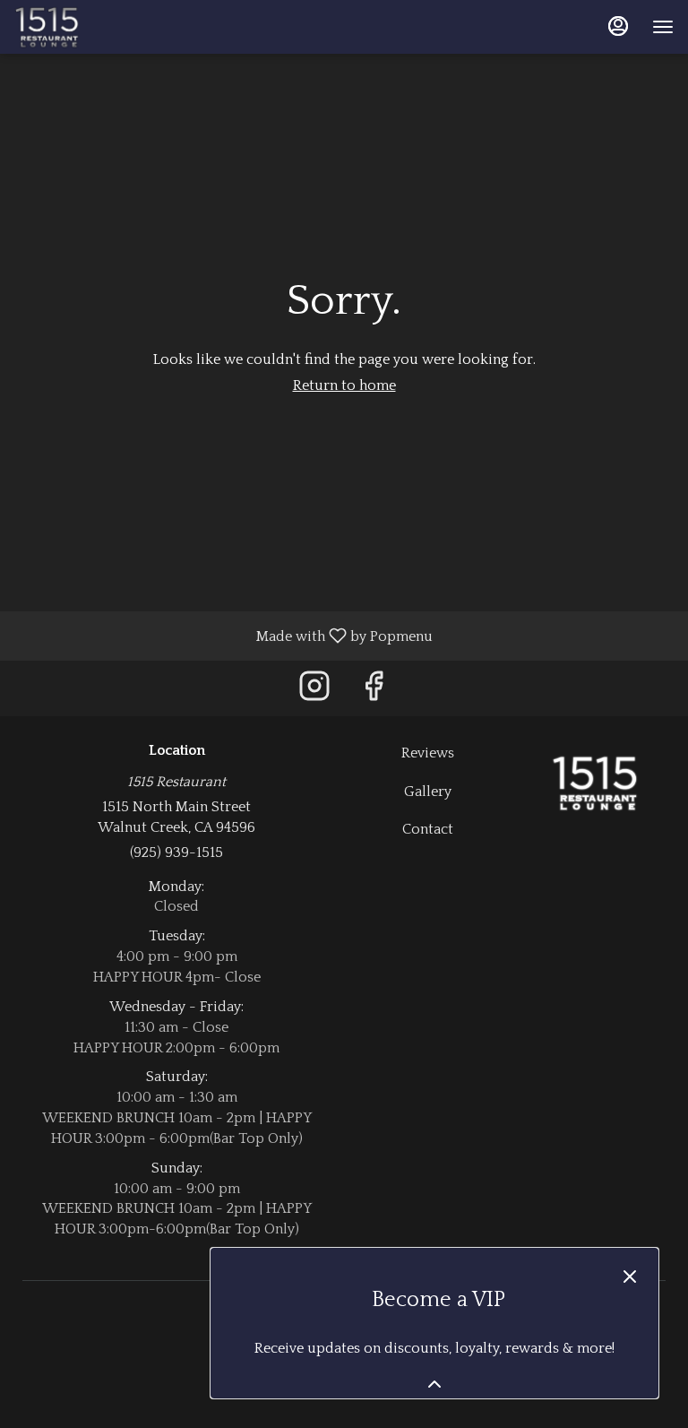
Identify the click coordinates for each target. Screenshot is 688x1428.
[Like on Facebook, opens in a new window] (373, 692)
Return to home (344, 385)
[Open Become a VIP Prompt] (434, 1384)
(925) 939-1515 (176, 852)
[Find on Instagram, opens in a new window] (314, 692)
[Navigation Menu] (663, 27)
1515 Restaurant (595, 783)
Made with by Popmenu (223, 635)
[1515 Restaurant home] (95, 26)
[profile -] (618, 26)
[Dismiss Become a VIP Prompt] (629, 1276)
